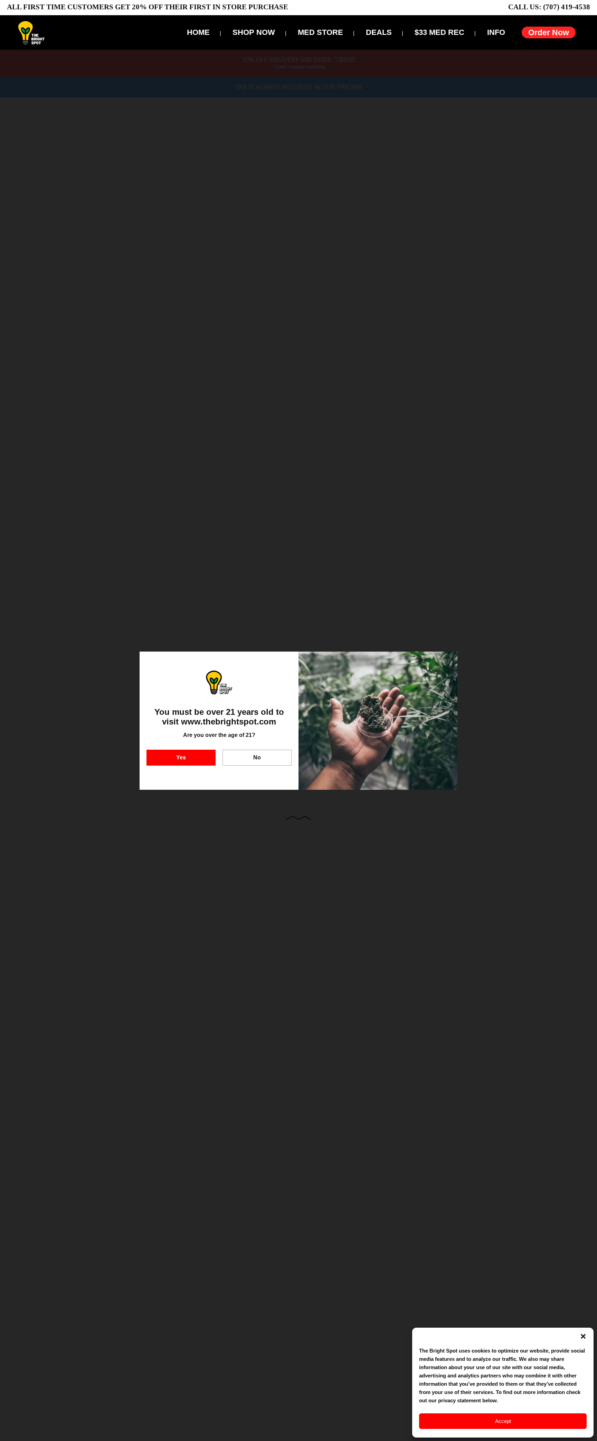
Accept (503, 1421)
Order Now (548, 32)
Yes (181, 757)
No (257, 757)
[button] (583, 1336)
